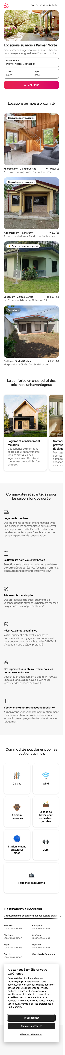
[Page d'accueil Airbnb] (6, 5)
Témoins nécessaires (31, 1026)
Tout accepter (31, 1017)
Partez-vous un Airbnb (44, 5)
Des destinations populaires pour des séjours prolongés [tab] (32, 915)
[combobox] (31, 64)
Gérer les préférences (31, 1034)
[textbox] (17, 75)
